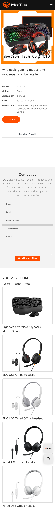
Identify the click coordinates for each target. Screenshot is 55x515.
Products (28, 283)
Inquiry (11, 119)
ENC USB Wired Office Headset (22, 418)
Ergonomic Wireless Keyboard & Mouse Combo (23, 329)
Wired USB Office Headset (19, 505)
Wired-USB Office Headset (19, 462)
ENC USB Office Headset (18, 374)
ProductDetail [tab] (27, 134)
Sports (7, 283)
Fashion (17, 283)
